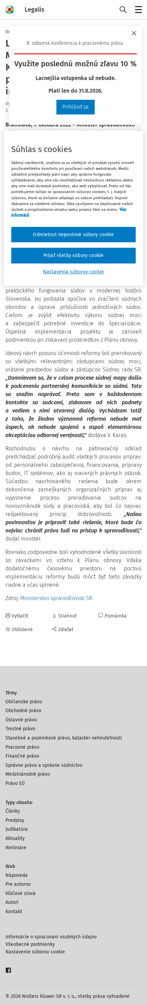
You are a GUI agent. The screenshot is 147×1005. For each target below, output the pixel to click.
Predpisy (14, 820)
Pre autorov (18, 884)
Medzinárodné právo (27, 774)
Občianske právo (23, 702)
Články (12, 811)
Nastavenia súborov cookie (73, 272)
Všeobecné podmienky (30, 944)
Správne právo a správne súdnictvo (43, 765)
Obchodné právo (23, 711)
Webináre (15, 848)
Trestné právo (20, 729)
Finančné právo (22, 756)
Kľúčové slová (20, 893)
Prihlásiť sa (75, 107)
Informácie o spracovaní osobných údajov (51, 937)
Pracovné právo (22, 747)
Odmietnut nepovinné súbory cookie (73, 234)
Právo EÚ (15, 783)
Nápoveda (16, 875)
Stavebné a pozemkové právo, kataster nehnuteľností (63, 738)
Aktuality (15, 838)
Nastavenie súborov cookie (35, 952)
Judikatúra (16, 829)
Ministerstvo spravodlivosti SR (56, 598)
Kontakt (13, 911)
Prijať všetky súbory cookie (73, 255)
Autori (11, 902)
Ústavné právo (21, 720)
